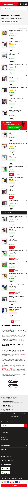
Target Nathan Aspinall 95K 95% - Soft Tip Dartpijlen (16, 217)
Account (3, 449)
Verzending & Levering (5, 435)
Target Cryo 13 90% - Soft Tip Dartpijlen (15, 201)
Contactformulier (4, 442)
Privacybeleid (14, 478)
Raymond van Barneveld (21, 331)
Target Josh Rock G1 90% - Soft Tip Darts (16, 99)
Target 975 (4, 368)
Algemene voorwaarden (5, 478)
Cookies (20, 478)
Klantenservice (5, 430)
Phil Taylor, (14, 331)
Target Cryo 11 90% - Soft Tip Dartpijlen (15, 76)
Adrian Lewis (5, 333)
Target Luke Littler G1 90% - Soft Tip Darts (16, 178)
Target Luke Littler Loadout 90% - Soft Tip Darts (16, 31)
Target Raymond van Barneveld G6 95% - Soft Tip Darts (16, 285)
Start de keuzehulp (14, 127)
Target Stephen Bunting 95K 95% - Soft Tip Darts (16, 144)
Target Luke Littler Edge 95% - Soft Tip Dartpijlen (16, 54)
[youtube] (8, 460)
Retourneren (3, 437)
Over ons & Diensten (6, 445)
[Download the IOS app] (5, 468)
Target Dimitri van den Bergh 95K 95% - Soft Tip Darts (16, 251)
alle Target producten (7, 370)
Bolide (11, 368)
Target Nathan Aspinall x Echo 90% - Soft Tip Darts (16, 297)
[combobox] (14, 8)
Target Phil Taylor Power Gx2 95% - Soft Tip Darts (16, 262)
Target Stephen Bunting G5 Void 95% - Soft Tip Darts (16, 240)
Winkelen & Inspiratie (7, 453)
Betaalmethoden (4, 439)
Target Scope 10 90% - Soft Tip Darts (15, 42)
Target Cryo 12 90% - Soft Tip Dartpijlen (15, 190)
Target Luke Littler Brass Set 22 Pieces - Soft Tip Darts (16, 65)
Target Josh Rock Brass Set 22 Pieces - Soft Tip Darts (15, 308)
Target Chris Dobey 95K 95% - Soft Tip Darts (16, 228)
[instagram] (5, 460)
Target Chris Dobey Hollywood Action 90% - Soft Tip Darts (15, 111)
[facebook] (2, 460)
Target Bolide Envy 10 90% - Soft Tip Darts (16, 274)
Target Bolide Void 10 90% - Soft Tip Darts (16, 88)
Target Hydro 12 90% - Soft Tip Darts (15, 155)
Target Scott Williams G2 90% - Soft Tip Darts (16, 167)
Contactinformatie (5, 432)
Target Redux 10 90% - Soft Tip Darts (15, 133)
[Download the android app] (5, 472)
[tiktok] (11, 460)
